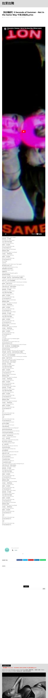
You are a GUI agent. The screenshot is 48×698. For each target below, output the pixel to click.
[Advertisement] (24, 22)
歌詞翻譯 (23, 17)
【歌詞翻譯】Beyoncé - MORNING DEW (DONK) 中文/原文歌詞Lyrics (19, 667)
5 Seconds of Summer (14, 17)
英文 (20, 17)
